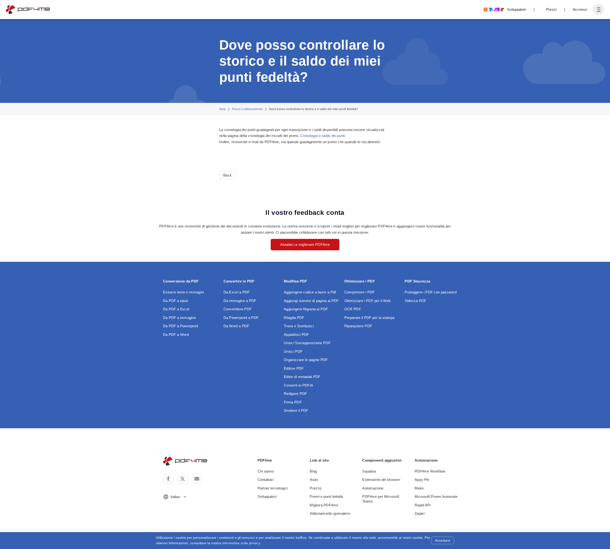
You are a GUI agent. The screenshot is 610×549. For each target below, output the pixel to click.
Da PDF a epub (175, 301)
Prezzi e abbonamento (247, 109)
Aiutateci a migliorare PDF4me (305, 244)
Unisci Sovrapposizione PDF (307, 343)
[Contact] (197, 478)
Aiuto (314, 480)
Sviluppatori (267, 496)
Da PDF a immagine (179, 318)
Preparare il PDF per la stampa (369, 318)
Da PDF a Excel (176, 309)
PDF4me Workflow (430, 471)
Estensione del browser (381, 480)
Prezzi (551, 9)
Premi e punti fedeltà (326, 496)
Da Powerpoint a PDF (241, 318)
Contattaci (266, 480)
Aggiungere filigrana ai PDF (306, 309)
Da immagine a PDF (240, 301)
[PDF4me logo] (28, 9)
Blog (313, 471)
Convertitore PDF (238, 309)
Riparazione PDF (358, 326)
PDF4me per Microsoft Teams (380, 498)
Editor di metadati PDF (302, 377)
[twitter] (182, 478)
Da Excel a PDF (237, 292)
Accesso (580, 9)
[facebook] (168, 478)
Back (227, 175)
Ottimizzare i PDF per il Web (367, 301)
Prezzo (315, 488)
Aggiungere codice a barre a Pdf (310, 292)
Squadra (369, 471)
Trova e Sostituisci (299, 326)
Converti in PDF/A (298, 385)
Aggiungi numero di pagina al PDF (311, 301)
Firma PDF (293, 402)
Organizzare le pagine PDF (306, 360)
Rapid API (423, 505)
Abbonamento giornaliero (330, 513)
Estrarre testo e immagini (183, 292)
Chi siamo (266, 471)
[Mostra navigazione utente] (598, 9)
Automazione (372, 488)
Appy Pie (422, 480)
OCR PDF (352, 309)
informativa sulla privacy (241, 543)
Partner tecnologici (273, 488)
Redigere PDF (295, 394)
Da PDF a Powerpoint (180, 326)
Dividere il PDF (296, 410)
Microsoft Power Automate (436, 496)
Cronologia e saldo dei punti (322, 136)
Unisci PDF (293, 351)
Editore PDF (294, 368)
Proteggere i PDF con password (431, 292)
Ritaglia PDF (294, 318)
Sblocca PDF (415, 301)
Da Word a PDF (236, 326)
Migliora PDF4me (324, 505)
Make (419, 488)
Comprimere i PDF (359, 292)
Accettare (442, 540)
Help (222, 109)
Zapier (420, 513)
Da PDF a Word (176, 334)
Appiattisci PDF (296, 334)
